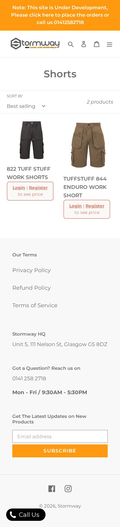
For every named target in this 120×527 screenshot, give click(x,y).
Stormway (69, 506)
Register (38, 187)
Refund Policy (31, 287)
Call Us (28, 514)
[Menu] (109, 43)
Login (19, 187)
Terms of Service (35, 305)
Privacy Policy (31, 270)
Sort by (15, 96)
